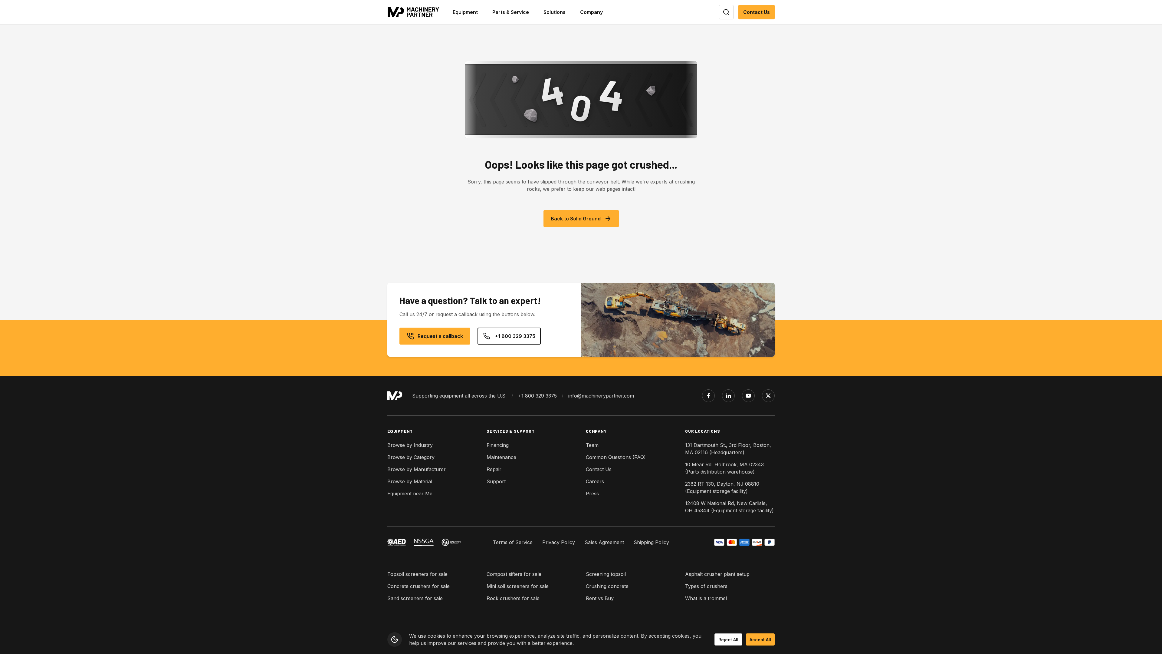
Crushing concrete (607, 586)
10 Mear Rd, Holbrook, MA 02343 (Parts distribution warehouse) (724, 468)
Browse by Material (409, 481)
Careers (595, 481)
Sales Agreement (604, 542)
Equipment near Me (409, 493)
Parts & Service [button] (510, 12)
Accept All (760, 639)
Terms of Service (513, 542)
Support (496, 481)
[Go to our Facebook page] (708, 395)
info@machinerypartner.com (601, 396)
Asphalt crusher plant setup (717, 574)
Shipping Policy (651, 542)
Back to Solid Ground (576, 219)
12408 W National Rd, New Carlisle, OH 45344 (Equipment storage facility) (729, 507)
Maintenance (501, 457)
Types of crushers (706, 586)
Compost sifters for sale (514, 574)
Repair (494, 469)
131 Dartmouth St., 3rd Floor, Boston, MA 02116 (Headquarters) (728, 448)
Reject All (728, 639)
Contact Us (756, 12)
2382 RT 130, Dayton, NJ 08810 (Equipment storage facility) (722, 487)
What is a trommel (706, 598)
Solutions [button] (554, 12)
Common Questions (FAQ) (616, 457)
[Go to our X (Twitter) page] (768, 395)
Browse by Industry (410, 445)
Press (592, 493)
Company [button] (591, 12)
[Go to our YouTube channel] (748, 395)
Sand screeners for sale (415, 598)
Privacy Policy (558, 542)
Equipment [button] (465, 12)
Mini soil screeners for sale (518, 586)
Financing (498, 445)
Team (592, 445)
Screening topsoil (606, 574)
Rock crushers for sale (513, 598)
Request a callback (440, 336)
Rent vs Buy (600, 598)
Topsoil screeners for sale (417, 574)
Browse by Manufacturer (416, 469)
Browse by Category (411, 457)
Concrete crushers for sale (418, 586)
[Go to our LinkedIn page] (728, 395)
